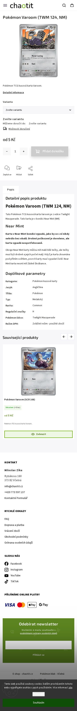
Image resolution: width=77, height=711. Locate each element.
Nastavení (38, 694)
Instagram (17, 570)
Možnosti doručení (19, 129)
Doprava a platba (14, 525)
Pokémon (38, 293)
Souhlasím (38, 703)
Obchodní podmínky (16, 537)
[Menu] (5, 5)
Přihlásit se (38, 655)
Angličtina (38, 287)
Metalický (38, 299)
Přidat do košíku (53, 151)
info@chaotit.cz (13, 486)
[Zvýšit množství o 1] (24, 151)
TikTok (15, 581)
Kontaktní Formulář (15, 498)
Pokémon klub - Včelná (52, 674)
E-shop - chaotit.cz (23, 674)
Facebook (16, 564)
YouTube (15, 575)
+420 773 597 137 (14, 492)
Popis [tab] (10, 190)
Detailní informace (13, 92)
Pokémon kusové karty (45, 281)
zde (70, 687)
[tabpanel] (38, 391)
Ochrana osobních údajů (18, 543)
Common (37, 305)
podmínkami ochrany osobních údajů (38, 633)
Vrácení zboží (12, 531)
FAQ (6, 519)
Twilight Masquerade (44, 317)
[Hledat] (64, 5)
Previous (64, 336)
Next (71, 336)
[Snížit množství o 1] (7, 151)
